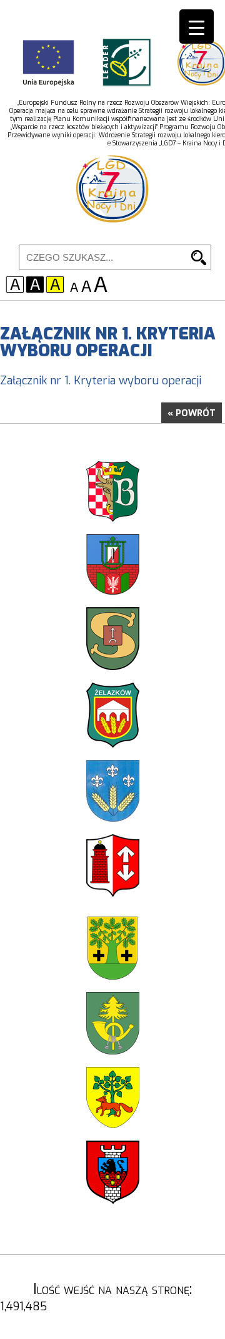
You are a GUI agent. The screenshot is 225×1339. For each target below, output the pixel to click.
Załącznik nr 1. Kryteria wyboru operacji (100, 380)
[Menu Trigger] (196, 26)
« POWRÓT (192, 413)
